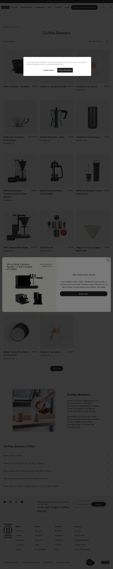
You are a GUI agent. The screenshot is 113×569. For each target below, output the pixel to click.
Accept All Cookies (65, 70)
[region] (57, 66)
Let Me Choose (48, 70)
